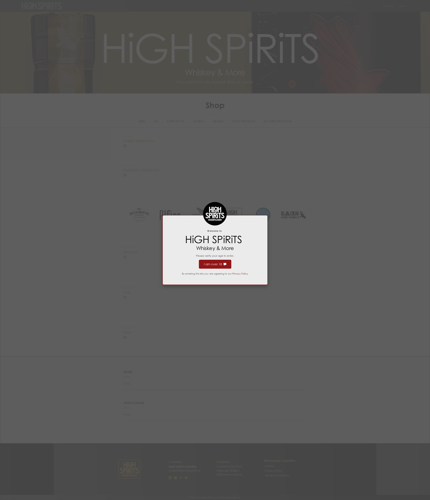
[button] (124, 145)
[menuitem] (388, 6)
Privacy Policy (240, 273)
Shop (126, 383)
